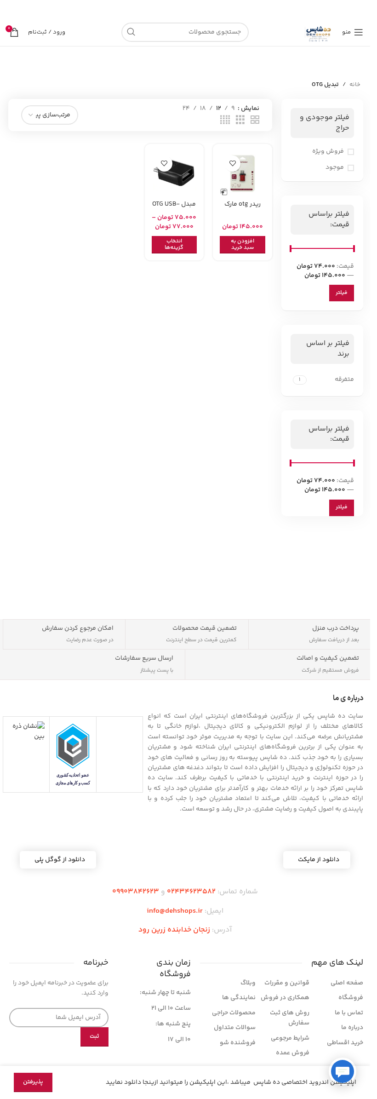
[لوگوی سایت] (319, 32)
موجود (335, 168)
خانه (354, 84)
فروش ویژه (328, 151)
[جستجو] (131, 32)
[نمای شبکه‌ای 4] (225, 120)
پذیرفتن (33, 1082)
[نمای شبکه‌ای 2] (255, 120)
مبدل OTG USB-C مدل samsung (174, 209)
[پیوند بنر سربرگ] (185, 9)
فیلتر (342, 292)
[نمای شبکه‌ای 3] (240, 120)
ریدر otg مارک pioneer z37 (242, 209)
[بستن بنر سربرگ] (11, 9)
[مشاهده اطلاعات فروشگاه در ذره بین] (26, 732)
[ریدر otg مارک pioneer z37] (242, 173)
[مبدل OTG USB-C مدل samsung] (174, 173)
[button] (242, 245)
